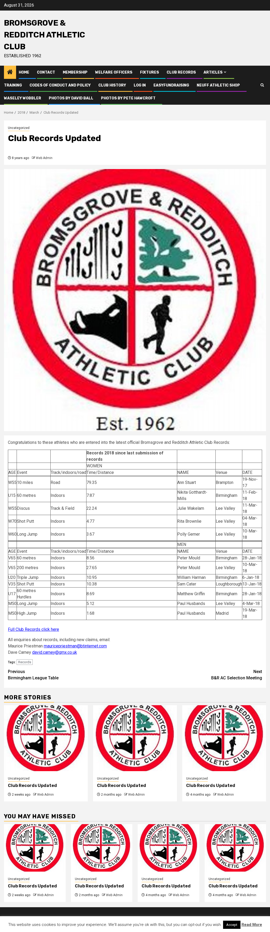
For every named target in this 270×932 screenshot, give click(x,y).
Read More (252, 924)
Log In (140, 85)
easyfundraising (171, 85)
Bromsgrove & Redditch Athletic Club (44, 34)
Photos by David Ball (71, 98)
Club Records (181, 72)
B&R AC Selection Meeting (236, 674)
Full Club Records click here (33, 629)
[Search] (262, 85)
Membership (75, 72)
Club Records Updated (32, 785)
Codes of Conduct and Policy (60, 85)
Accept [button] (231, 925)
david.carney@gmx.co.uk (54, 652)
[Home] (10, 72)
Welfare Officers (113, 72)
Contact (46, 72)
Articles (213, 72)
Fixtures (149, 72)
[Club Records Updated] (46, 738)
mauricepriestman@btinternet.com (75, 645)
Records (24, 662)
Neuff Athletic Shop (218, 85)
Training (13, 85)
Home (24, 72)
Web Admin (44, 158)
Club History (112, 85)
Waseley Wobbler (22, 98)
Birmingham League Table (33, 674)
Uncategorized (19, 128)
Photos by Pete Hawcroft (128, 98)
